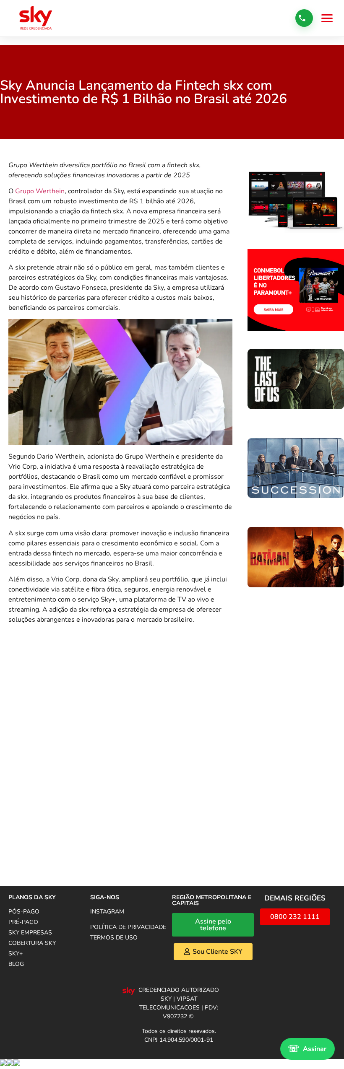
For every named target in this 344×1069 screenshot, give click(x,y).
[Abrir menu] (326, 18)
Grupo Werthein (40, 191)
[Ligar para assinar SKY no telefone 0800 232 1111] (304, 18)
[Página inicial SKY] (36, 18)
